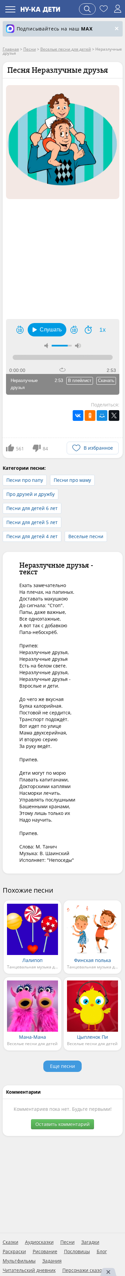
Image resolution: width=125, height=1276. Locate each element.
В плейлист (79, 380)
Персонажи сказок (83, 1270)
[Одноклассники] (90, 415)
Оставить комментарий (62, 1124)
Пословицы (77, 1251)
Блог (102, 1251)
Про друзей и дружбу (30, 494)
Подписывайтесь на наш (55, 28)
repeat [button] (62, 370)
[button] (47, 329)
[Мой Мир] (102, 415)
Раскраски (14, 1251)
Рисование (45, 1251)
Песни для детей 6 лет (32, 508)
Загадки (90, 1242)
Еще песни (62, 1066)
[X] (114, 415)
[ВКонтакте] (78, 415)
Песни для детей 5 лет (32, 522)
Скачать (106, 380)
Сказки (10, 1242)
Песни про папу (24, 480)
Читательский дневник (29, 1270)
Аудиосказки (39, 1242)
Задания (52, 1261)
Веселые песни (85, 536)
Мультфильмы (19, 1261)
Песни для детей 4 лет (32, 536)
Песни (67, 1242)
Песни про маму (72, 480)
